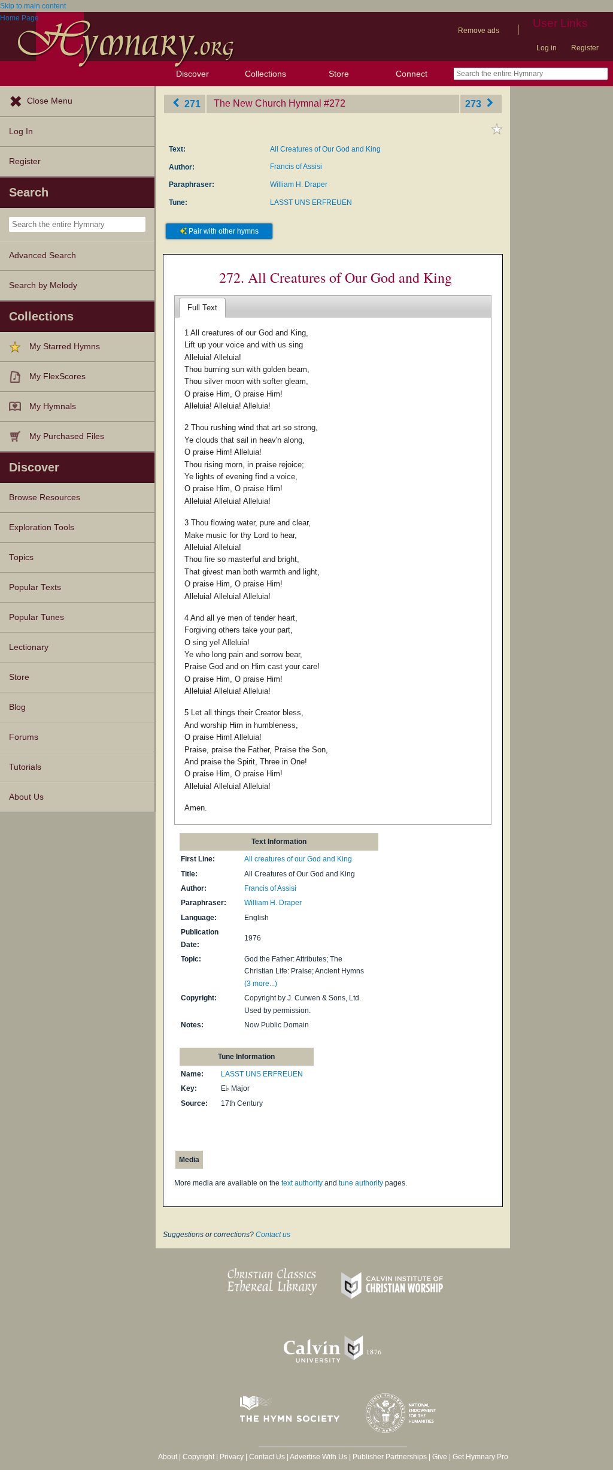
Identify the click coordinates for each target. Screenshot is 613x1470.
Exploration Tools (41, 527)
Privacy (232, 1457)
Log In (21, 131)
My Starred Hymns (64, 346)
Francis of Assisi (296, 166)
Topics (21, 557)
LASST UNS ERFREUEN (311, 202)
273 (474, 103)
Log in (546, 48)
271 (191, 103)
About (167, 1457)
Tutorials (25, 767)
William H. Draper (298, 184)
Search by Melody (43, 285)
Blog (17, 707)
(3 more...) (260, 983)
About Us (26, 797)
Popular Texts (35, 587)
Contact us (273, 1234)
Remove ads (478, 30)
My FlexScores (57, 376)
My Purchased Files (66, 436)
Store (339, 73)
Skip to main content (33, 6)
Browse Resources (44, 497)
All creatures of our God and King (298, 859)
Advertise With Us (318, 1457)
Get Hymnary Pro (480, 1457)
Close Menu (49, 100)
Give (439, 1457)
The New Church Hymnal (267, 103)
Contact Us (267, 1457)
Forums (23, 737)
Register (585, 48)
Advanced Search (42, 255)
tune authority (361, 1183)
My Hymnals (52, 406)
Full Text (202, 307)
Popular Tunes (36, 617)
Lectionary (28, 647)
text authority (302, 1183)
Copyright (198, 1457)
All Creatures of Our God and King (325, 149)
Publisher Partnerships (390, 1457)
